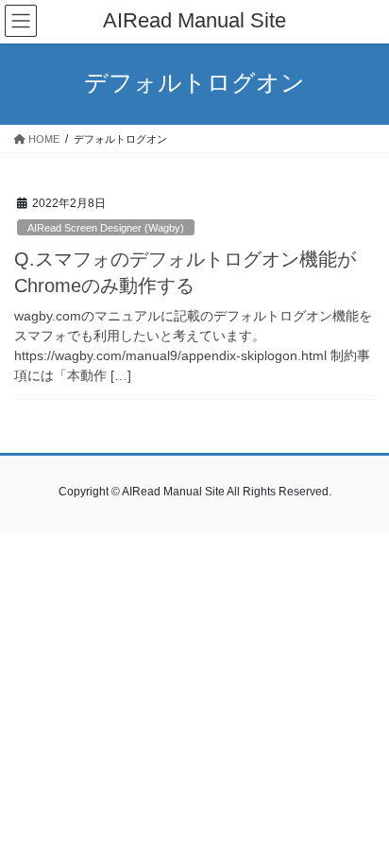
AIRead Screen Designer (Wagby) (105, 228)
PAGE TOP (361, 822)
